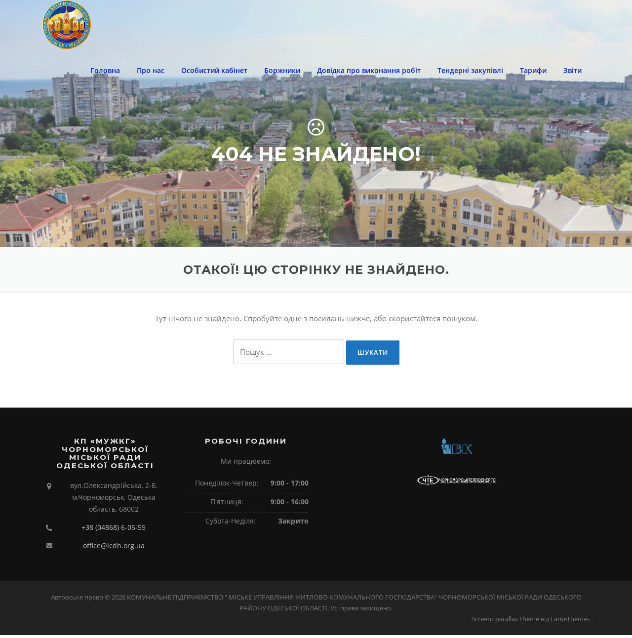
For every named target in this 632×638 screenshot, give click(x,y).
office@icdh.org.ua (114, 545)
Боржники (282, 70)
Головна (105, 70)
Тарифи (533, 70)
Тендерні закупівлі (470, 70)
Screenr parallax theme (505, 618)
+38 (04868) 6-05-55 (113, 527)
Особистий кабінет (214, 70)
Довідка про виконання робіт (369, 70)
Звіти (572, 70)
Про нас (150, 70)
